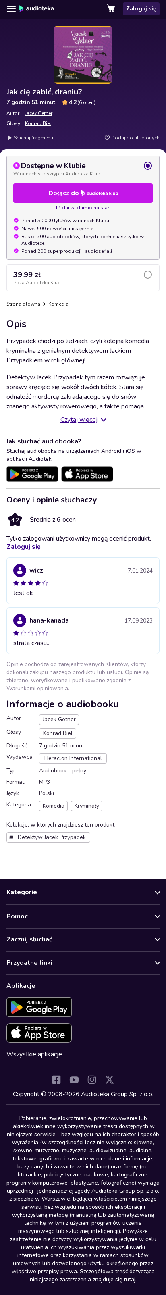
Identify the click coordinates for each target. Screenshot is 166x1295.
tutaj (129, 1279)
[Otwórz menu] (11, 9)
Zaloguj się (141, 8)
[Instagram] (92, 1080)
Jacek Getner (38, 113)
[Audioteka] (36, 9)
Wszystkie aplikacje (34, 1054)
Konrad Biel (38, 123)
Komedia (58, 304)
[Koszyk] (111, 9)
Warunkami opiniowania (37, 688)
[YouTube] (74, 1080)
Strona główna (23, 304)
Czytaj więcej (79, 419)
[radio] (83, 169)
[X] (109, 1080)
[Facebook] (56, 1080)
